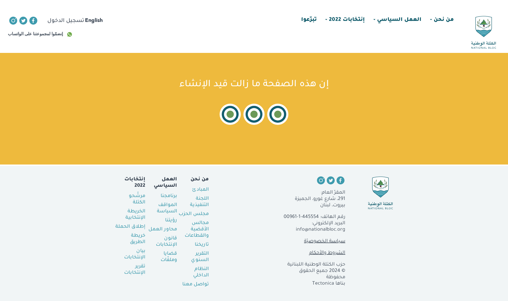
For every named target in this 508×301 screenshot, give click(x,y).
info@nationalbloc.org (320, 229)
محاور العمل (162, 229)
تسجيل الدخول (65, 21)
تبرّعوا (309, 20)
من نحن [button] (443, 20)
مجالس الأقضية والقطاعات (197, 230)
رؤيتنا (171, 220)
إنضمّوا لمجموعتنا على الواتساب (35, 33)
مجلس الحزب (194, 214)
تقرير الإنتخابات (134, 270)
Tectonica (323, 283)
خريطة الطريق (137, 239)
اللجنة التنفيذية (199, 202)
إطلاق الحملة (130, 227)
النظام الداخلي (201, 272)
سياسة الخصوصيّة (324, 241)
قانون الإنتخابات (166, 242)
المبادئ (200, 190)
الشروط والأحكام (327, 253)
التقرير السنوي (200, 257)
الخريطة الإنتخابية (135, 215)
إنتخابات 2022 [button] (346, 20)
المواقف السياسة (167, 208)
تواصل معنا (195, 284)
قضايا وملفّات (169, 257)
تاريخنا (202, 245)
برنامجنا (169, 196)
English (94, 20)
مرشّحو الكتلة (137, 199)
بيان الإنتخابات (134, 254)
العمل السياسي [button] (398, 20)
